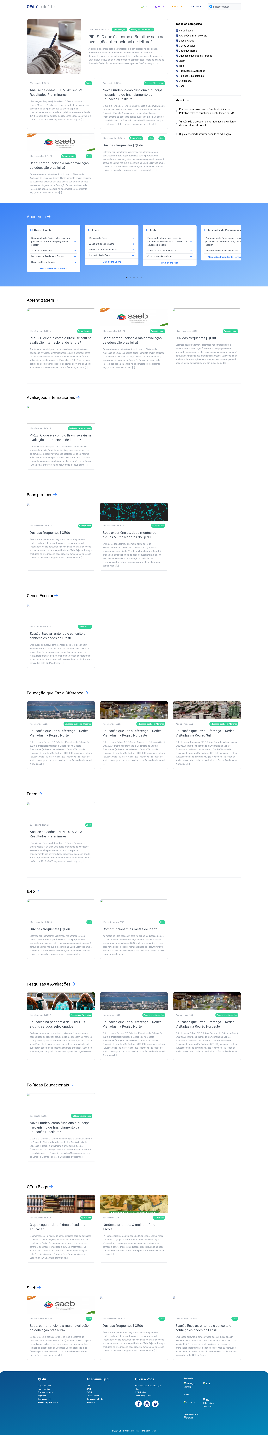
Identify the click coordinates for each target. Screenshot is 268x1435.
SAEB (89, 1389)
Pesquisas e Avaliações (192, 70)
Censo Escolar (187, 45)
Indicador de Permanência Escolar (222, 250)
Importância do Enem (99, 255)
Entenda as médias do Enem (103, 249)
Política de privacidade (48, 1402)
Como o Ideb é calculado (159, 256)
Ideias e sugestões (143, 1396)
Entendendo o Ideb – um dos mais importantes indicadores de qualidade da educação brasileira (167, 241)
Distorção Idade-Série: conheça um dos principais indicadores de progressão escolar (50, 241)
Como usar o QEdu (95, 1399)
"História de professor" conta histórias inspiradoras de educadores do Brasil (207, 123)
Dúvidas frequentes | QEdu (123, 145)
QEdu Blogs (185, 80)
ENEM (89, 1392)
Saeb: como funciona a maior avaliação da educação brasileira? (59, 165)
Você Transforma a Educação (148, 1386)
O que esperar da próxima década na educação (205, 134)
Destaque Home (188, 50)
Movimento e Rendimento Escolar (47, 256)
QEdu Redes (140, 1392)
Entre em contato (45, 1392)
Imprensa (42, 1396)
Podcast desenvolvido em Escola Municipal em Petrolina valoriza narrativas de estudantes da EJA (206, 111)
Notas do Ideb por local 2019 (161, 250)
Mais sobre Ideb (169, 262)
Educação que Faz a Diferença (195, 55)
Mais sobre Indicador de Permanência (228, 257)
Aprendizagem (119, 29)
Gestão (197, 7)
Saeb (89, 156)
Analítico (178, 7)
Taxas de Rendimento (41, 250)
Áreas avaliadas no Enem (101, 244)
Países (160, 7)
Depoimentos (44, 1389)
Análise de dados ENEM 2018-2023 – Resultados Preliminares (57, 92)
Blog (137, 1389)
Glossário (91, 1402)
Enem (88, 83)
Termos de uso (44, 1399)
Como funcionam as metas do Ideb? (130, 929)
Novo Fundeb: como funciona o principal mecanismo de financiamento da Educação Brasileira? (133, 94)
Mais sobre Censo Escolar (54, 268)
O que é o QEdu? (45, 1386)
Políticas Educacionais (154, 83)
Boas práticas (136, 138)
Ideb (151, 138)
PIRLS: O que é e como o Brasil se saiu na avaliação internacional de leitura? (126, 39)
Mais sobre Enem (111, 261)
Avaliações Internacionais (142, 29)
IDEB (89, 1386)
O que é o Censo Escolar (43, 262)
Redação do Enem (98, 238)
